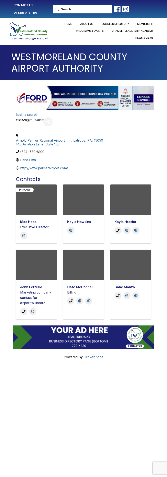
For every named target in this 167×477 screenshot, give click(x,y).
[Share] (48, 121)
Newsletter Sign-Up (107, 414)
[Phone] (118, 230)
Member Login (103, 388)
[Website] (136, 230)
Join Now (99, 395)
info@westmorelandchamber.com (40, 402)
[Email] (23, 235)
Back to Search (26, 114)
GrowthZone (93, 357)
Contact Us (100, 381)
